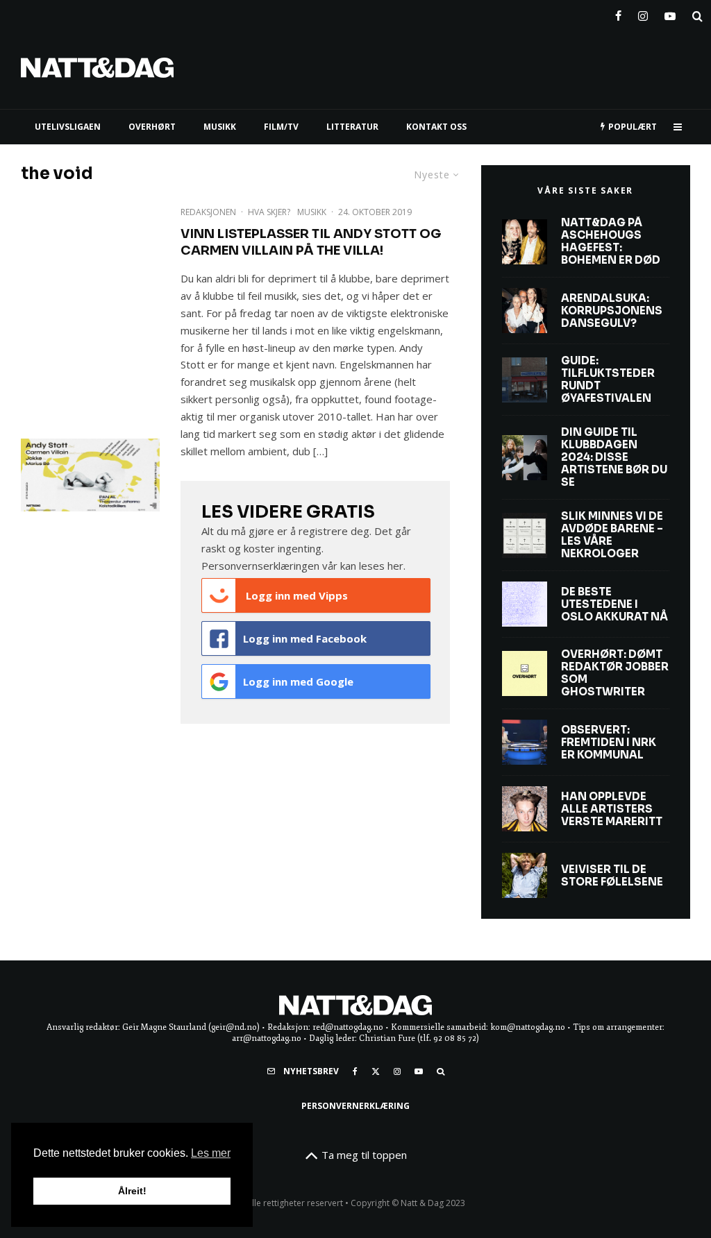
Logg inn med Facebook (305, 638)
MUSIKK (219, 127)
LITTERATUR (352, 127)
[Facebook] (618, 13)
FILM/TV (281, 127)
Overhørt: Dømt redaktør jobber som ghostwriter (615, 673)
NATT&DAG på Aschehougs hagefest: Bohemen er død (610, 241)
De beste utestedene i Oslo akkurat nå (614, 604)
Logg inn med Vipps (295, 595)
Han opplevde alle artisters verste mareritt (611, 809)
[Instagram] (643, 13)
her (395, 566)
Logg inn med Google (298, 681)
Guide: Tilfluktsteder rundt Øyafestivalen (608, 380)
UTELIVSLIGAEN (68, 127)
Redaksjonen (208, 212)
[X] (376, 1071)
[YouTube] (670, 13)
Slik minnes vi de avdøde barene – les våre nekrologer (612, 535)
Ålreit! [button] (132, 1190)
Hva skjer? (269, 212)
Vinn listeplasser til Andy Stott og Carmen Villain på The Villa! (311, 242)
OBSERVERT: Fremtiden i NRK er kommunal (608, 742)
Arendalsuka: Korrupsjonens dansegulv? (611, 311)
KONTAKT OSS (436, 127)
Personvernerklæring (355, 1106)
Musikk (311, 212)
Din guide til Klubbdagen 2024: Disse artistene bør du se (614, 457)
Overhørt (152, 127)
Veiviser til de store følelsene (612, 875)
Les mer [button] (211, 1153)
